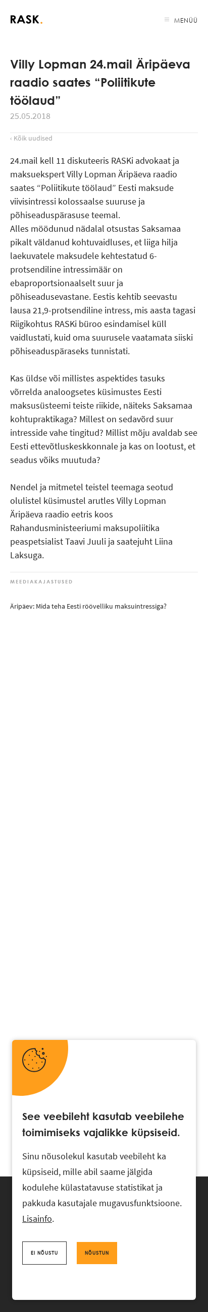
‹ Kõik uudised (31, 138)
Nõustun (97, 1253)
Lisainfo (37, 1218)
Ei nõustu (44, 1253)
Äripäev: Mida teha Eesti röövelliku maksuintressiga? (88, 606)
